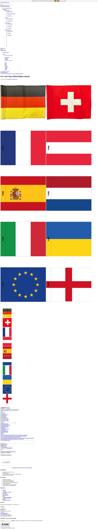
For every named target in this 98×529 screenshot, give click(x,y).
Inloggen (4, 490)
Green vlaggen (10, 11)
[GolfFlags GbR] (4, 2)
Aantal (1, 449)
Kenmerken (8, 452)
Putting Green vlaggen (11, 13)
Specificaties (3, 452)
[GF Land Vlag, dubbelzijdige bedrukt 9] (23, 306)
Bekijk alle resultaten (4, 5)
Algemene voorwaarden (7, 492)
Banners (6, 17)
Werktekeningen (3, 445)
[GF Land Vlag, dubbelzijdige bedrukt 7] (23, 261)
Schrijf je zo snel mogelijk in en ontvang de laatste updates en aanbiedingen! (29, 520)
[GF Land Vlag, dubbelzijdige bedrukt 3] (23, 170)
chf (6, 66)
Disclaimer (5, 493)
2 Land (1, 421)
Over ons (4, 491)
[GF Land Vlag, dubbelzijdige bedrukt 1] (23, 124)
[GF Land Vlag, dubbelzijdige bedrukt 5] (23, 215)
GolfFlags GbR (3, 50)
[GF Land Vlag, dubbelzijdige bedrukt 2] (68, 124)
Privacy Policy (5, 494)
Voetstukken (9, 25)
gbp (6, 63)
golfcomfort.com (6, 52)
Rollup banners (7, 30)
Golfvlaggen (7, 10)
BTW (4, 496)
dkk (6, 67)
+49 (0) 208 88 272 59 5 (4, 71)
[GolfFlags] (2, 406)
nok (6, 68)
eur (6, 62)
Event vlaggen (7, 22)
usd (6, 64)
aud (6, 65)
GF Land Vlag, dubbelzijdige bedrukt (16, 73)
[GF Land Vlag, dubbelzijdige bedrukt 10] (68, 306)
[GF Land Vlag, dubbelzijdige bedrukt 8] (68, 261)
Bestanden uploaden (4, 444)
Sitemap (4, 499)
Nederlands (7, 57)
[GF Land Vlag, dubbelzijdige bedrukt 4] (68, 170)
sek (6, 69)
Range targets (9, 20)
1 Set (1, 411)
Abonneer (13, 520)
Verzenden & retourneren (7, 497)
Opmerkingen (2, 443)
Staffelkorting (4, 447)
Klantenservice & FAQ (7, 498)
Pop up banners (10, 18)
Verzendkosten (9, 448)
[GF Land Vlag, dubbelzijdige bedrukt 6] (68, 215)
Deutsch (6, 58)
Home (9, 73)
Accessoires (9, 15)
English (6, 59)
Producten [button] (4, 9)
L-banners (9, 33)
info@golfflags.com (4, 72)
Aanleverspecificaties (6, 500)
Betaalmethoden (6, 495)
